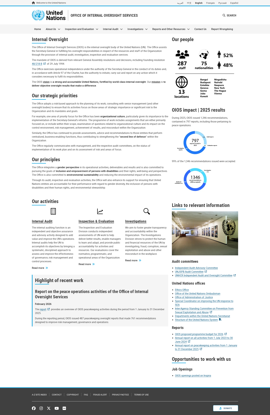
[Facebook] (34, 408)
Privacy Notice (120, 394)
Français (210, 2)
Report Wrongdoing (222, 29)
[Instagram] (41, 408)
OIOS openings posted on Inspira (193, 375)
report (43, 309)
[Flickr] (64, 408)
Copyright (73, 394)
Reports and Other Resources (167, 29)
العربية (180, 2)
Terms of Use (141, 394)
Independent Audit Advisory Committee (196, 268)
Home (37, 29)
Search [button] (231, 15)
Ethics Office (182, 289)
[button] (40, 268)
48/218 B (37, 63)
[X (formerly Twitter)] (48, 408)
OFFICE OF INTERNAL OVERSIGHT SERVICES (104, 15)
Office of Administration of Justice (194, 297)
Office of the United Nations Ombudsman (197, 293)
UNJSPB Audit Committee (189, 271)
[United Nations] (48, 15)
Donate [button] (227, 408)
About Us (49, 29)
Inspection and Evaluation (78, 29)
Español (234, 2)
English (198, 2)
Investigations (134, 29)
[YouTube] (56, 408)
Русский (222, 2)
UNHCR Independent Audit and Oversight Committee (203, 275)
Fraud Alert (100, 394)
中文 (189, 2)
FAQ (86, 394)
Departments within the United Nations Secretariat (202, 316)
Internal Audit (109, 29)
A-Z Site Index (39, 394)
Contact (57, 394)
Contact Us (200, 29)
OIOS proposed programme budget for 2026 (199, 334)
